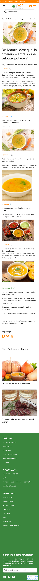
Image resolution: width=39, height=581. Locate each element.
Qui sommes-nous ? (10, 474)
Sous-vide (7, 450)
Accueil (4, 19)
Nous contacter (9, 505)
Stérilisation (7, 446)
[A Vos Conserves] (18, 6)
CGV (4, 478)
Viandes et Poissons (10, 458)
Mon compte (7, 497)
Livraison (6, 513)
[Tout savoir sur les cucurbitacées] (19, 367)
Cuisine (6, 462)
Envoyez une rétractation (12, 525)
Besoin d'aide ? (9, 501)
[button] (34, 6)
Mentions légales (9, 486)
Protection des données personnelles (17, 482)
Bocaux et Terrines (10, 442)
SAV (4, 517)
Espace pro (7, 521)
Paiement (6, 509)
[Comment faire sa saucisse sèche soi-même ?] (19, 402)
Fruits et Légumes (10, 454)
